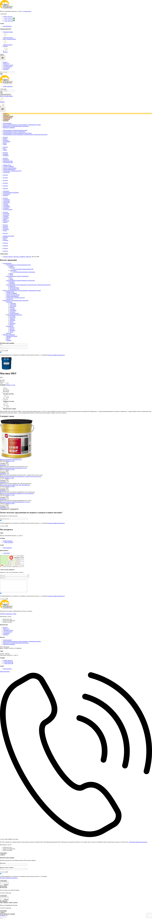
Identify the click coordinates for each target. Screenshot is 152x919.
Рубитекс (5, 203)
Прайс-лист (6, 63)
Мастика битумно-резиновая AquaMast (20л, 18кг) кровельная (17, 493)
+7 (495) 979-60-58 (8, 662)
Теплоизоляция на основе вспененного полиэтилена (17, 133)
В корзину (3, 385)
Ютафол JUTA (7, 165)
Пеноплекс (6, 159)
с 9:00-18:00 (6, 553)
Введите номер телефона (6, 867)
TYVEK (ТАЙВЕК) (8, 166)
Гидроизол (6, 208)
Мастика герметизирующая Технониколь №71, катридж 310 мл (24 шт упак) (20, 476)
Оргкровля (6, 191)
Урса (4, 148)
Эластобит (6, 205)
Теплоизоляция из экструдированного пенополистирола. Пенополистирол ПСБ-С (25, 134)
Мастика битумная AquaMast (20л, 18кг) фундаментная (15, 485)
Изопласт (5, 195)
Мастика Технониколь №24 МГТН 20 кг (11, 459)
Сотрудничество (7, 66)
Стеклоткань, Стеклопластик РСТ (12, 170)
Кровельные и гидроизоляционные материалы (15, 126)
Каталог (5, 62)
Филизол (5, 227)
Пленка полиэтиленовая (9, 168)
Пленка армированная (9, 169)
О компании (6, 68)
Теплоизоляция (7, 123)
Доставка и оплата (8, 65)
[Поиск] (1, 74)
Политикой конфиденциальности (138, 842)
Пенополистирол (7, 161)
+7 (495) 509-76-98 (8, 663)
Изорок (5, 138)
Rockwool (5, 140)
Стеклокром (6, 201)
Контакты (5, 69)
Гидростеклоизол (7, 209)
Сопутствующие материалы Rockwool (23, 269)
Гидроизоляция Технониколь (11, 192)
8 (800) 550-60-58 (7, 16)
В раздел (5, 137)
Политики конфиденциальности (56, 355)
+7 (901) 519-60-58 (8, 18)
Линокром (6, 218)
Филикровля (6, 194)
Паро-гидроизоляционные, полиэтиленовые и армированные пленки (22, 124)
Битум (5, 238)
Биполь (5, 219)
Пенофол (5, 154)
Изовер (5, 150)
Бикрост (5, 222)
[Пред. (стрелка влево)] (0, 918)
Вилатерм (5, 155)
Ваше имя (2, 863)
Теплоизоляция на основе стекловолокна (14, 131)
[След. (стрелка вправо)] (2, 918)
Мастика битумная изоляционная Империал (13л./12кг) (15, 502)
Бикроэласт (6, 220)
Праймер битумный (8, 236)
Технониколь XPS (8, 162)
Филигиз (5, 226)
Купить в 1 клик (10, 385)
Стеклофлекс (6, 206)
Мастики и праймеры (9, 127)
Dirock (5, 144)
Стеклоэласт (6, 202)
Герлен (5, 230)
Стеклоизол (6, 199)
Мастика (5, 237)
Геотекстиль (6, 172)
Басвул (5, 143)
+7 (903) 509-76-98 (8, 20)
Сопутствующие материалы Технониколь (24, 272)
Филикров (6, 229)
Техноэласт (6, 215)
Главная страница (8, 256)
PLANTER (6, 213)
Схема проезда (27, 11)
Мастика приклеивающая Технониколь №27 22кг (13, 468)
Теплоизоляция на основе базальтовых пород (15, 130)
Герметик (5, 240)
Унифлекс (6, 216)
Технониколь (6, 141)
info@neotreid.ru (7, 26)
